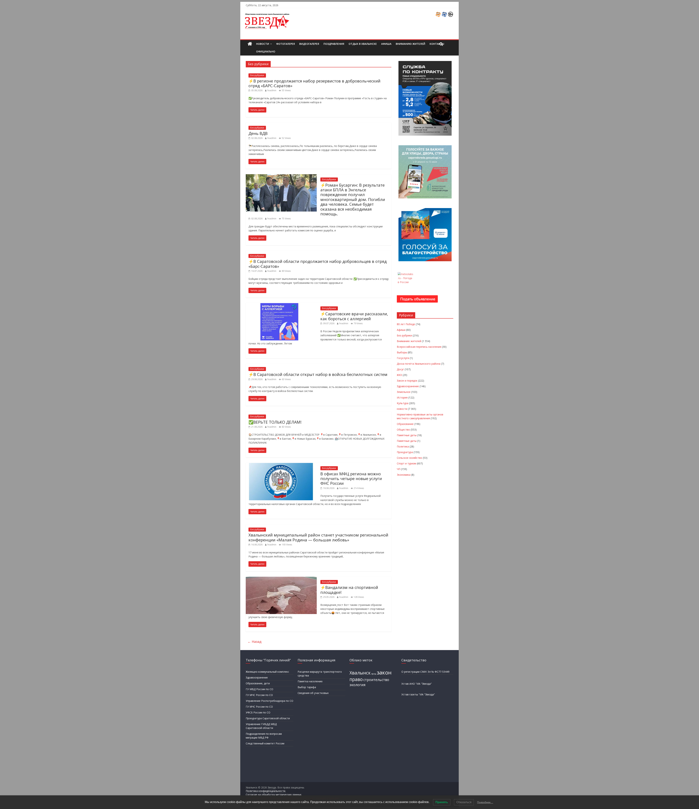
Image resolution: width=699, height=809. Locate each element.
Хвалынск (360, 673)
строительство (376, 679)
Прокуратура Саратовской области (268, 718)
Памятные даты (406, 435)
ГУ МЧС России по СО (259, 695)
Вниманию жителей (410, 44)
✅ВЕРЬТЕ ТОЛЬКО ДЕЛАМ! (274, 422)
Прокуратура (405, 452)
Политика (403, 446)
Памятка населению (310, 681)
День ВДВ (258, 133)
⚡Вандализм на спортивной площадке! (349, 590)
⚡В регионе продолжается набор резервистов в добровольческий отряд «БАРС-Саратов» (314, 83)
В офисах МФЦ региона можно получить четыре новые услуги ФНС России (351, 478)
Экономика (403, 474)
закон (384, 672)
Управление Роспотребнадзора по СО (269, 701)
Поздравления (333, 44)
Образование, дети (258, 683)
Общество (403, 429)
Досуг (400, 369)
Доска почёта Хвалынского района (418, 363)
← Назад (254, 641)
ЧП (398, 469)
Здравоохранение (408, 386)
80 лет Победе (406, 324)
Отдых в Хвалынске (363, 44)
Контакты (437, 44)
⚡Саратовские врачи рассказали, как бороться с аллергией (354, 316)
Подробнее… (485, 802)
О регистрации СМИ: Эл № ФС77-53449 (425, 671)
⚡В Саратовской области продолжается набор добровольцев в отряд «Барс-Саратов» (317, 264)
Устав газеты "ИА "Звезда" (418, 694)
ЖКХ (399, 375)
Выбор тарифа (307, 687)
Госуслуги (403, 358)
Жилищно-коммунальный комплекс (267, 671)
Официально (265, 51)
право (356, 679)
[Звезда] (250, 44)
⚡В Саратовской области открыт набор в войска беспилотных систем (317, 374)
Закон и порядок (407, 380)
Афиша (386, 44)
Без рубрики (257, 75)
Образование (405, 424)
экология (358, 684)
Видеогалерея (309, 44)
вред (373, 673)
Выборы (402, 352)
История (402, 397)
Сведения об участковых (313, 693)
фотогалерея (285, 44)
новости (402, 409)
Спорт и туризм (406, 463)
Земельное (403, 392)
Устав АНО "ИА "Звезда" (416, 683)
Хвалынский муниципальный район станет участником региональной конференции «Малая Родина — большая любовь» (318, 537)
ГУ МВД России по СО (259, 689)
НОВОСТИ (262, 44)
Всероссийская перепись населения (419, 346)
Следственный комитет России (265, 743)
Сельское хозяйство (409, 457)
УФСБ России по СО (258, 712)
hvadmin (271, 90)
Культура (402, 403)
